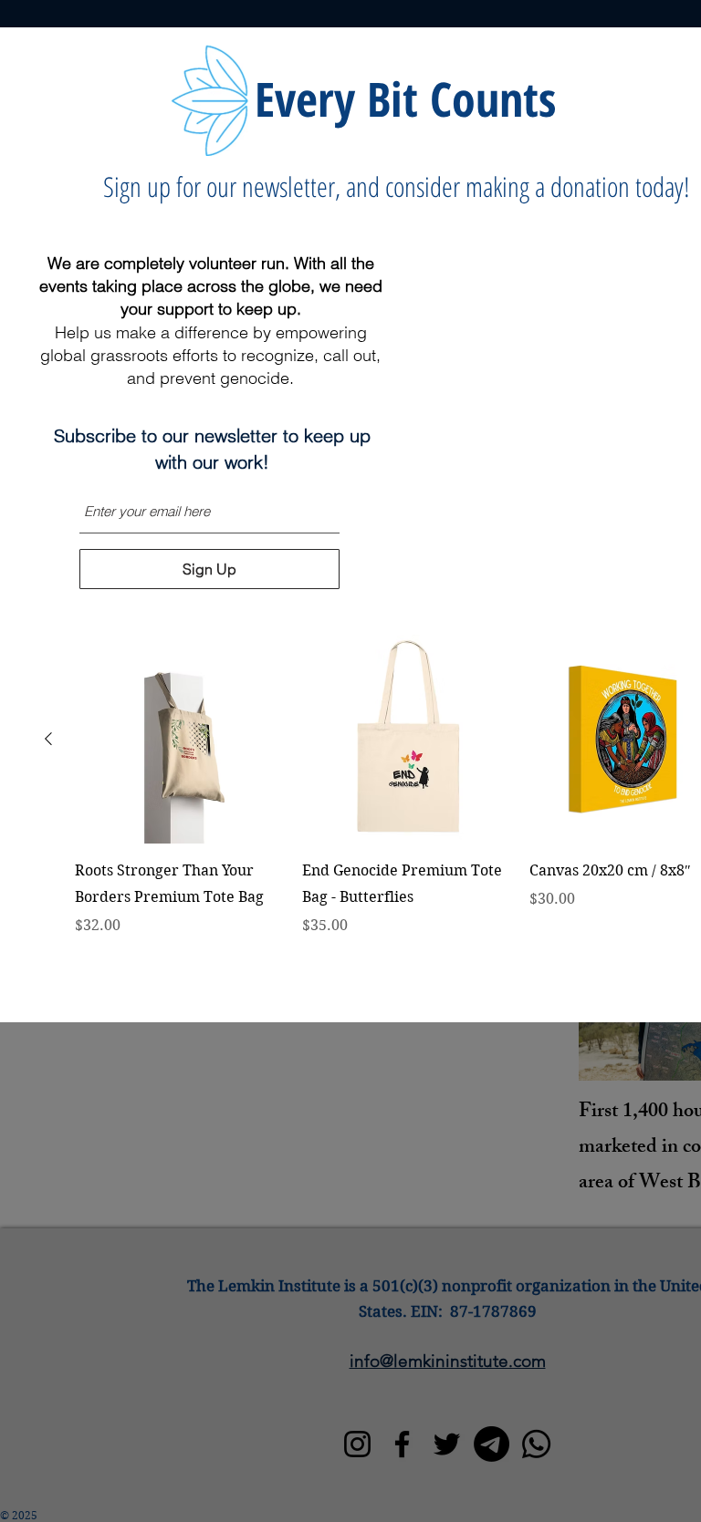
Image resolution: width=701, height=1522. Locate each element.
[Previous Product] (48, 739)
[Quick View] (179, 739)
